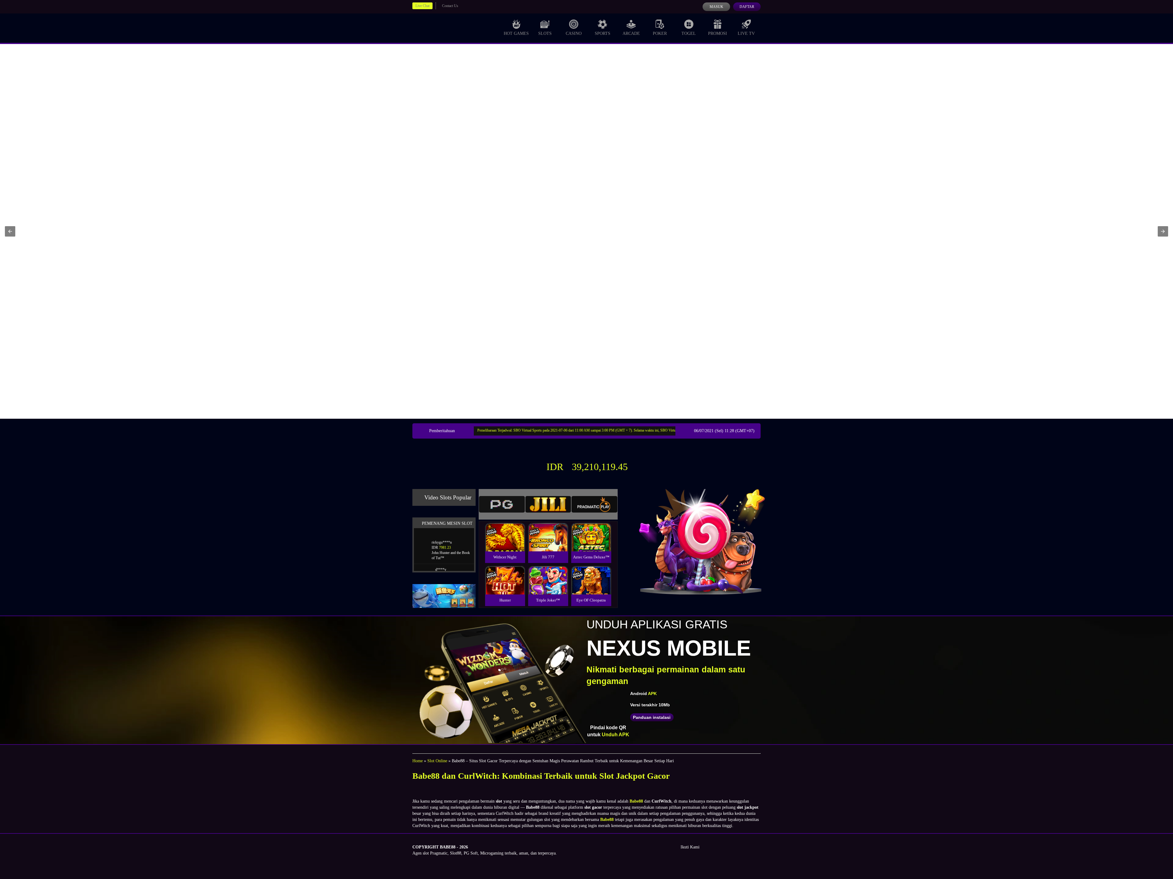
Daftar (747, 7)
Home (417, 761)
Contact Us (450, 6)
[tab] (502, 504)
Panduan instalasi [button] (652, 717)
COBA (505, 530)
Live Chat (422, 6)
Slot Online (437, 761)
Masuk (716, 7)
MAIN (505, 543)
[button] (10, 231)
